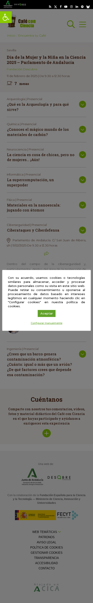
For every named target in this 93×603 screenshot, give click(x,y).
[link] (6, 17)
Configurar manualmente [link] (46, 323)
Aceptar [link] (46, 313)
